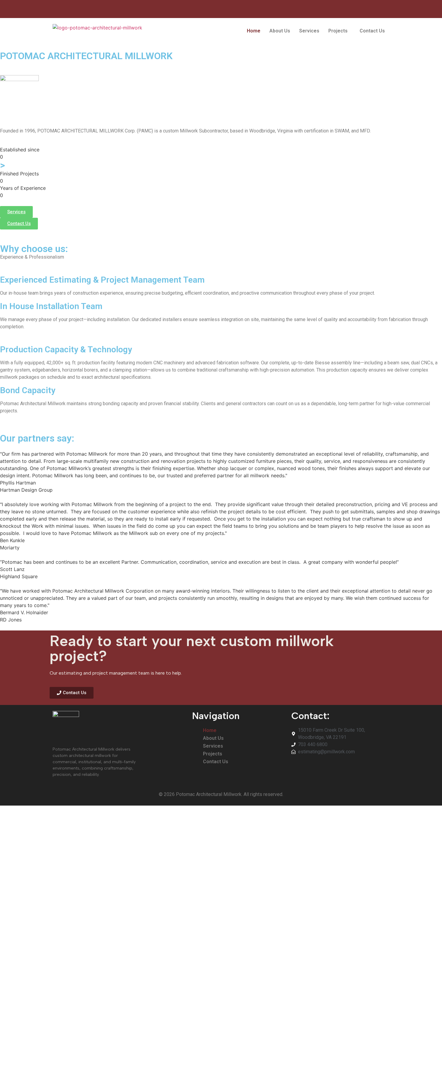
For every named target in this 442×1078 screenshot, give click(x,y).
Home (253, 31)
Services (309, 31)
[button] (339, 31)
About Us (279, 31)
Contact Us (372, 31)
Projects (338, 31)
